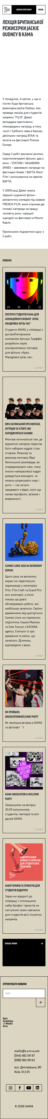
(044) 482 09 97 (24, 1055)
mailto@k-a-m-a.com (27, 1051)
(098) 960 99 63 (24, 1060)
